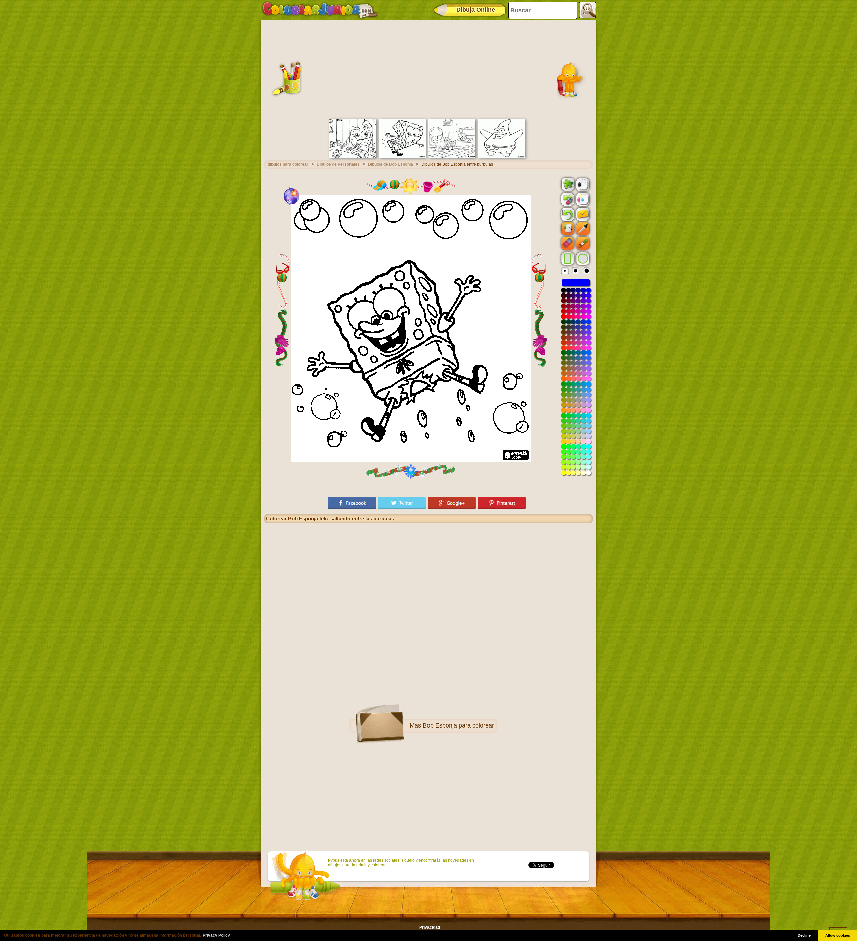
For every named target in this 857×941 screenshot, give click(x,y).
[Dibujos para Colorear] (320, 10)
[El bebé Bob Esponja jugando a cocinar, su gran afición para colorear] (352, 156)
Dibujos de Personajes (338, 164)
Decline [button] (804, 935)
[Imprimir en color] (582, 199)
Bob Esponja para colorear (458, 725)
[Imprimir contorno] (582, 184)
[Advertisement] (428, 68)
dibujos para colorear (288, 164)
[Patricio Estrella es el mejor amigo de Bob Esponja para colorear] (501, 156)
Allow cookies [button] (837, 935)
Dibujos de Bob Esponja (390, 164)
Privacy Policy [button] (216, 935)
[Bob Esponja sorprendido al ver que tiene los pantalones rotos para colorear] (402, 156)
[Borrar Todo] (567, 199)
